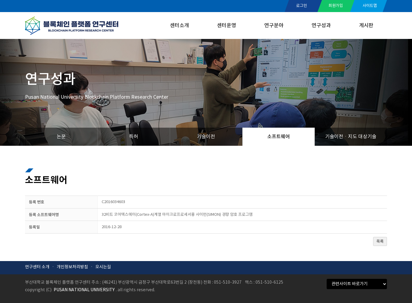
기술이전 (206, 136)
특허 (133, 136)
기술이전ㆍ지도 (350, 136)
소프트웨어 (278, 136)
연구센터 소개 (37, 267)
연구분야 (274, 26)
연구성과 (321, 26)
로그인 (301, 6)
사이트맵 (370, 6)
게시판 (366, 26)
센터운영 (226, 26)
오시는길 (103, 267)
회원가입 (335, 6)
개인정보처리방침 (72, 267)
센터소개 (179, 26)
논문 (61, 136)
